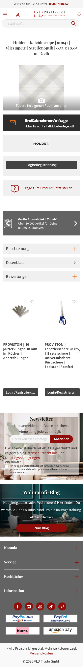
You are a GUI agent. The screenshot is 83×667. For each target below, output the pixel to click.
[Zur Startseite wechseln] (49, 14)
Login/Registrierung (41, 165)
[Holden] (41, 143)
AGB (34, 469)
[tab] (41, 249)
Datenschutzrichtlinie (41, 453)
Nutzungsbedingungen (22, 458)
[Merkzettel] (78, 13)
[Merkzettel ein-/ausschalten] (32, 302)
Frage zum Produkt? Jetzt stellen (48, 188)
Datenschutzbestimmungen (39, 465)
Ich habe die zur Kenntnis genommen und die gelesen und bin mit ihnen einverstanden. (40, 469)
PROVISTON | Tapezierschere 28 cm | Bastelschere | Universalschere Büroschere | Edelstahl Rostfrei (62, 355)
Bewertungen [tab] (17, 276)
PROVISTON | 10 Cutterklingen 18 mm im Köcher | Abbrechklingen (20, 351)
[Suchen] (73, 23)
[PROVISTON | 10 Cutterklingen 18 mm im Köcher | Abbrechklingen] (20, 312)
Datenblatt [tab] (15, 262)
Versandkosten (41, 653)
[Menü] (5, 14)
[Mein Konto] (19, 13)
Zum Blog (41, 528)
